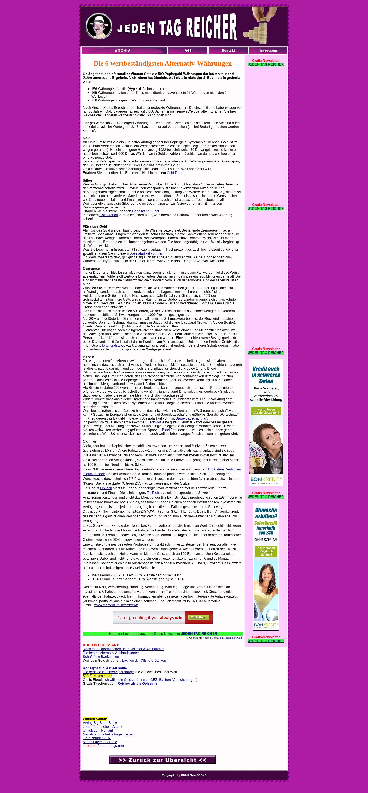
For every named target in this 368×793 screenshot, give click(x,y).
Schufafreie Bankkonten (101, 656)
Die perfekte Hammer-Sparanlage (108, 672)
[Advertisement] (162, 702)
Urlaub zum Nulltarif (98, 730)
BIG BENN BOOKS (231, 637)
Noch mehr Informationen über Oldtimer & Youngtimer (123, 649)
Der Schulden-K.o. (97, 738)
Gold (92, 199)
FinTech (106, 488)
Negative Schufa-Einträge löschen (109, 734)
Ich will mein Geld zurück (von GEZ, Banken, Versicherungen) (150, 680)
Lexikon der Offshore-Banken (144, 660)
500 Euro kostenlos (97, 676)
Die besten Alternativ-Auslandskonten (111, 653)
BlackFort (153, 422)
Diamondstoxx (113, 345)
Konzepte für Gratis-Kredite (105, 668)
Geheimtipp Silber (145, 211)
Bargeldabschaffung (191, 418)
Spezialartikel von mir (145, 253)
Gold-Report (176, 173)
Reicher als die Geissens (137, 683)
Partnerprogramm (110, 746)
